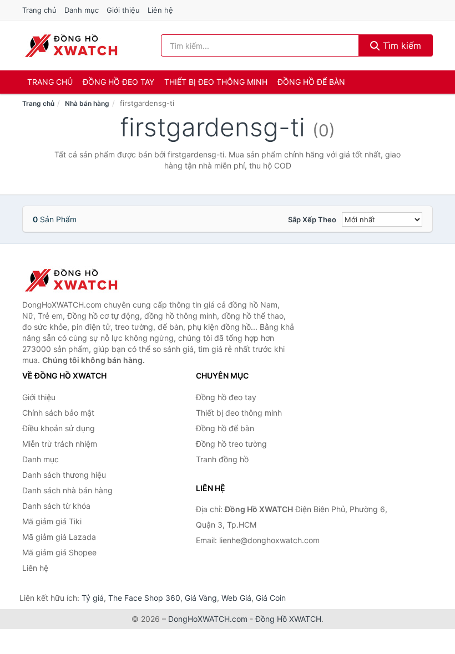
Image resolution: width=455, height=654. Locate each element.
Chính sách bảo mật (58, 412)
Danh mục (81, 10)
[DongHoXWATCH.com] (70, 45)
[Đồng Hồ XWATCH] (77, 280)
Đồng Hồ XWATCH (288, 619)
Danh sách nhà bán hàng (67, 490)
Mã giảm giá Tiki (52, 521)
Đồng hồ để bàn (311, 81)
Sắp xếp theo (312, 219)
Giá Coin (271, 597)
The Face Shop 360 (144, 597)
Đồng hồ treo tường (231, 443)
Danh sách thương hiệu (64, 474)
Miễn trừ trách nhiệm (59, 443)
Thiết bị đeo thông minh (215, 81)
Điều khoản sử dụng (58, 428)
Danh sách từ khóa (56, 505)
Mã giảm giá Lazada (59, 536)
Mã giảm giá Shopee (59, 552)
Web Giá (236, 597)
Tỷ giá (93, 597)
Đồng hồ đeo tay (118, 81)
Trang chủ (39, 10)
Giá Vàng (201, 597)
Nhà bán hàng (87, 103)
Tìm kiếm (400, 45)
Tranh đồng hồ (222, 459)
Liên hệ (160, 10)
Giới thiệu (123, 10)
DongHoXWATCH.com (207, 619)
